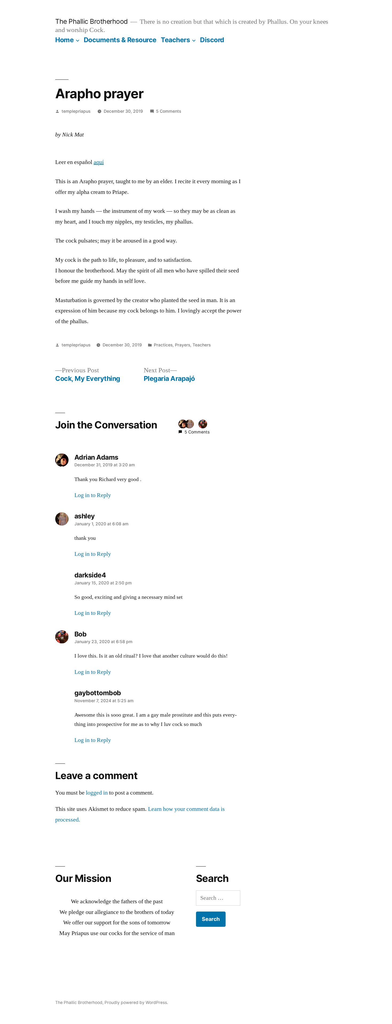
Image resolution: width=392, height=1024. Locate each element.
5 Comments (168, 111)
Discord (212, 40)
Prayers (182, 344)
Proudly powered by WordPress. (136, 1002)
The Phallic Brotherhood (91, 21)
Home (64, 40)
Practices (163, 344)
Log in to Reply (92, 495)
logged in (97, 792)
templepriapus (76, 111)
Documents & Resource (120, 40)
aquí (99, 162)
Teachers (175, 40)
